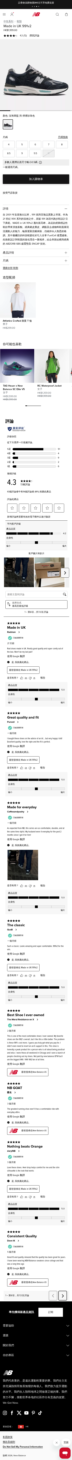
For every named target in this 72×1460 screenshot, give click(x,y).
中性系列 (8, 21)
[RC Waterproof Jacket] (52, 366)
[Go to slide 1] (33, 7)
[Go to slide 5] (33, 406)
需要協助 (8, 1325)
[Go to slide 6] (35, 406)
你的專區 (8, 1355)
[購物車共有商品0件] (66, 14)
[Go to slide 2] (35, 7)
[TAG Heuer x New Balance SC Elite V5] (17, 366)
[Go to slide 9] (40, 406)
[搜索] (57, 14)
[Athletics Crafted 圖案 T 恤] (18, 300)
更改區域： (8, 1426)
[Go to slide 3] (37, 7)
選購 (5, 1335)
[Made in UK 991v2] (36, 74)
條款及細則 (9, 1441)
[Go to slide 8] (38, 406)
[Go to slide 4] (39, 7)
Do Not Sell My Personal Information (23, 1446)
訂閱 (50, 1312)
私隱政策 (8, 1437)
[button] (12, 14)
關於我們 (8, 1345)
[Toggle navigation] (4, 14)
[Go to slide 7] (37, 406)
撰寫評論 (34, 35)
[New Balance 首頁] (36, 14)
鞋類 (19, 21)
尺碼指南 (63, 137)
